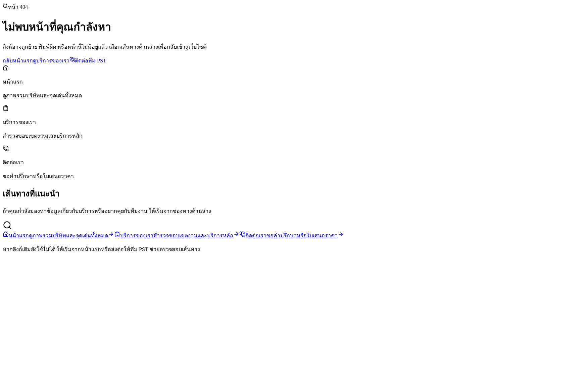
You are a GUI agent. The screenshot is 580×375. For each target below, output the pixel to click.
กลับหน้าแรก (18, 60)
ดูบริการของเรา (51, 60)
